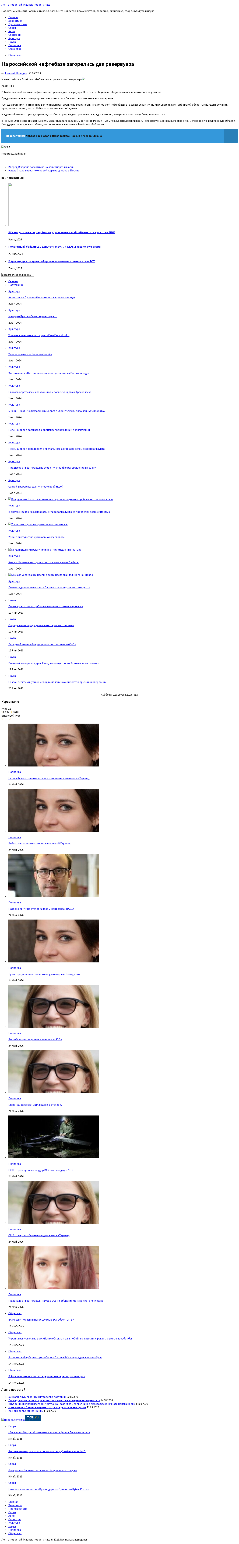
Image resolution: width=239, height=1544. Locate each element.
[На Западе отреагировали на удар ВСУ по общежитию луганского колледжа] (53, 1288)
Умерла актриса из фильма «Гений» (30, 354)
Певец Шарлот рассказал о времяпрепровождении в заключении (49, 429)
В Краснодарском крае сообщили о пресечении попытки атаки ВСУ (51, 261)
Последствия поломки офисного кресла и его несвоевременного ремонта (54, 1400)
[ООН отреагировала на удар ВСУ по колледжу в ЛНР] (53, 1157)
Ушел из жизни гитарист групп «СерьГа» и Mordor (38, 335)
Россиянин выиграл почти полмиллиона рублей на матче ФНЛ (47, 1451)
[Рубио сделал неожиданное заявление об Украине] (53, 831)
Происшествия (17, 24)
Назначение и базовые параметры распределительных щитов (47, 1407)
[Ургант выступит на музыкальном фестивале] (38, 524)
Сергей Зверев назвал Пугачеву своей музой (35, 486)
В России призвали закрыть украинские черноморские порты (46, 1376)
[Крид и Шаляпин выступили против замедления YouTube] (44, 549)
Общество (15, 48)
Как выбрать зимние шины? (25, 1410)
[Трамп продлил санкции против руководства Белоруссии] (53, 961)
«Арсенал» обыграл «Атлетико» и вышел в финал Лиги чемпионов (49, 1432)
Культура (14, 38)
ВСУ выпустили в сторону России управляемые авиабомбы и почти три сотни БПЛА (61, 232)
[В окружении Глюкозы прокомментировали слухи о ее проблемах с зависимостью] (60, 499)
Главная (13, 17)
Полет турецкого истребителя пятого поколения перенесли (45, 606)
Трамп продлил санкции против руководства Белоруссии (44, 974)
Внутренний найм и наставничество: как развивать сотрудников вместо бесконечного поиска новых (71, 1403)
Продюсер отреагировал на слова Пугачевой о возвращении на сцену (52, 467)
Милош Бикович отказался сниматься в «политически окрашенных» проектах (56, 411)
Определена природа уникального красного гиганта (41, 625)
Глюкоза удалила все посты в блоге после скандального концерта (49, 587)
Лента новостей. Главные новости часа (25, 4)
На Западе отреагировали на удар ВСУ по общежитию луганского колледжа (55, 1300)
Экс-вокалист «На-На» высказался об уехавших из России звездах (48, 373)
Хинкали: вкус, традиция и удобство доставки (37, 1396)
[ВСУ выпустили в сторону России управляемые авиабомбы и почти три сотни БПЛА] (53, 225)
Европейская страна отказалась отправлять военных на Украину (49, 778)
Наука (12, 41)
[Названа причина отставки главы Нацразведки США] (53, 896)
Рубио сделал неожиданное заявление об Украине (39, 843)
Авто (11, 31)
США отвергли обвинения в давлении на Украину (38, 1235)
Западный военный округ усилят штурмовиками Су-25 (42, 644)
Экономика (15, 20)
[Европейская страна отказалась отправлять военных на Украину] (53, 765)
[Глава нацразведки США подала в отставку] (53, 1092)
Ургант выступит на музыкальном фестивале (36, 537)
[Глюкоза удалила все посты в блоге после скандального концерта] (50, 574)
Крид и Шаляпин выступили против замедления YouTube (43, 562)
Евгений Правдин (16, 73)
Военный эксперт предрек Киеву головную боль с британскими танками (53, 663)
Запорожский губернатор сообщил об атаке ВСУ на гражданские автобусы (55, 1357)
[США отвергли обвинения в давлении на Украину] (53, 1222)
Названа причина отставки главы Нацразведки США (41, 908)
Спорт (12, 27)
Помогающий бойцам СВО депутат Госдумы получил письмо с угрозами (54, 246)
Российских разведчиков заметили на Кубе (35, 1039)
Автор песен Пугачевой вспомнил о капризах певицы (41, 297)
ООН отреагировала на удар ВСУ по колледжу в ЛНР (40, 1170)
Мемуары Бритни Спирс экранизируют (32, 316)
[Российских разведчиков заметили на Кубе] (53, 1026)
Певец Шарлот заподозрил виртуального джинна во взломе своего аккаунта (56, 448)
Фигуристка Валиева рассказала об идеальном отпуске (42, 1470)
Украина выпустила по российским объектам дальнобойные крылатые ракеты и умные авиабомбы (70, 1338)
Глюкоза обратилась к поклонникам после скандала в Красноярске (49, 392)
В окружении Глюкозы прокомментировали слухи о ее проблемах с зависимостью (59, 511)
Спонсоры (14, 34)
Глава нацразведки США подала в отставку (35, 1104)
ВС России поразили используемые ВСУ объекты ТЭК (41, 1319)
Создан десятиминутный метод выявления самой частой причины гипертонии (57, 682)
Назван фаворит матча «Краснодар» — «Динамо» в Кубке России (48, 1489)
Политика (14, 45)
